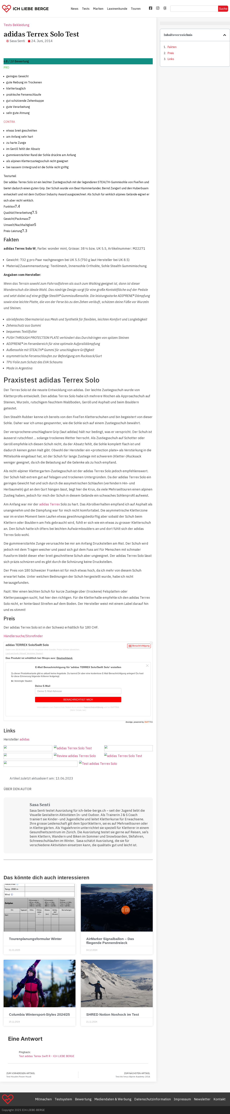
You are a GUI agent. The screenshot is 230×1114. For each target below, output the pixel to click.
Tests (85, 9)
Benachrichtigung (141, 646)
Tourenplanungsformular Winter (35, 939)
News (74, 9)
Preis (170, 53)
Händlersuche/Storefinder (23, 636)
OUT (148, 722)
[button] (224, 35)
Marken (98, 9)
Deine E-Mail (42, 686)
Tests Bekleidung (16, 25)
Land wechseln (24, 653)
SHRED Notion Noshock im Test (112, 1014)
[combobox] (194, 9)
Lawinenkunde (117, 9)
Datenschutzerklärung (93, 707)
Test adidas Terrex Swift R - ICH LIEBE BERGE (46, 1056)
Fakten (171, 47)
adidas (24, 739)
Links (170, 59)
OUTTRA (115, 707)
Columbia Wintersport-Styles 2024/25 (39, 1014)
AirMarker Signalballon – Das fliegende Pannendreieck (110, 941)
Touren (136, 9)
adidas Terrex (49, 504)
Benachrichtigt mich (78, 699)
